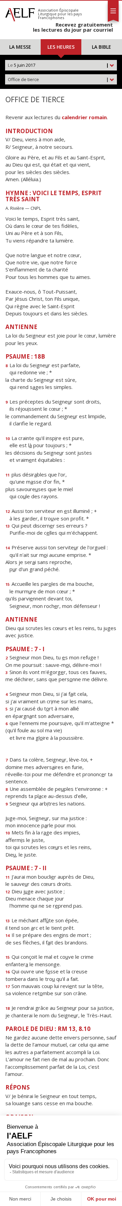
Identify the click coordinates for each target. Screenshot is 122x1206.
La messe (20, 47)
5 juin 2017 (58, 65)
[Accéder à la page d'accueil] (20, 13)
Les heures (61, 47)
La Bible (101, 47)
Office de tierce (58, 79)
